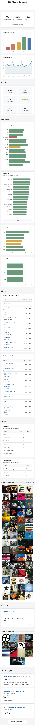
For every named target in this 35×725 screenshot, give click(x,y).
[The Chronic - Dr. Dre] (29, 596)
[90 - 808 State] (14, 638)
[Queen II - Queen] (21, 565)
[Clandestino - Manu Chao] (14, 588)
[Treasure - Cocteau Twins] (29, 638)
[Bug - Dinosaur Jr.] (21, 638)
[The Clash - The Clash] (14, 496)
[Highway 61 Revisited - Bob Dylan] (29, 557)
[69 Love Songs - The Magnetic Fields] (6, 638)
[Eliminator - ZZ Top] (14, 489)
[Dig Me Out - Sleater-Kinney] (6, 496)
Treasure (5, 379)
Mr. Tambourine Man (9, 323)
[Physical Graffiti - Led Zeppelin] (29, 496)
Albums (13, 8)
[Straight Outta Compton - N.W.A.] (14, 565)
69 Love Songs (7, 406)
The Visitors (6, 327)
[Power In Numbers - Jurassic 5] (6, 519)
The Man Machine (8, 363)
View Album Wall (30, 482)
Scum (5, 612)
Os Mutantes (7, 396)
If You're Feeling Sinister (10, 318)
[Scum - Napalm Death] (6, 645)
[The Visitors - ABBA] (21, 519)
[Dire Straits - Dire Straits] (21, 489)
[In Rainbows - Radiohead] (14, 596)
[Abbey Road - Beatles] (6, 527)
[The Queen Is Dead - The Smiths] (21, 527)
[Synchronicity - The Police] (29, 527)
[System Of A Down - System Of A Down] (14, 512)
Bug (4, 401)
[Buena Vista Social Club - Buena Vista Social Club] (21, 596)
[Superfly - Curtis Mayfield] (29, 550)
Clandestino (6, 337)
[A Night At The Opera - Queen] (21, 580)
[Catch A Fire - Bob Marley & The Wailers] (6, 550)
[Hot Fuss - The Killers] (29, 588)
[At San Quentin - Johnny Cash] (6, 580)
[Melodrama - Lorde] (21, 512)
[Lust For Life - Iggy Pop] (6, 535)
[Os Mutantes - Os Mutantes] (29, 653)
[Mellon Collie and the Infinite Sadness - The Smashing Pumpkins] (29, 504)
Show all (17, 220)
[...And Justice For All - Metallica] (6, 542)
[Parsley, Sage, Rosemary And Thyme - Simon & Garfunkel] (21, 535)
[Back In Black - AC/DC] (29, 542)
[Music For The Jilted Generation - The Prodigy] (14, 645)
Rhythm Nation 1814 (9, 391)
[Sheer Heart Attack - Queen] (6, 504)
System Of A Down (8, 347)
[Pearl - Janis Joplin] (14, 557)
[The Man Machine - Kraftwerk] (14, 653)
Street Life (6, 308)
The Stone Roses (8, 676)
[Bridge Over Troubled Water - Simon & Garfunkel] (14, 573)
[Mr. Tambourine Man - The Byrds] (29, 512)
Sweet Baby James (8, 368)
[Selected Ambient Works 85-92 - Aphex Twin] (21, 645)
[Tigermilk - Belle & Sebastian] (14, 535)
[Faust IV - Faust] (21, 653)
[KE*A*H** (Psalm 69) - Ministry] (29, 645)
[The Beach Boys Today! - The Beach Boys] (21, 550)
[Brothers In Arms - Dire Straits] (29, 535)
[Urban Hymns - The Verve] (14, 519)
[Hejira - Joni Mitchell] (6, 596)
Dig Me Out (6, 303)
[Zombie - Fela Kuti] (6, 565)
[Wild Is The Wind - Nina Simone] (21, 496)
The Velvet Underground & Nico (13, 691)
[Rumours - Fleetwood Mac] (29, 489)
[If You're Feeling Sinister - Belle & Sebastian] (21, 573)
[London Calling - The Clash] (29, 565)
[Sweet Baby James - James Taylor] (21, 661)
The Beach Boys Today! (9, 342)
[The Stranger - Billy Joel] (29, 580)
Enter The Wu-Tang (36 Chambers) (14, 707)
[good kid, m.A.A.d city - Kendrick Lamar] (6, 573)
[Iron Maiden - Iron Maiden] (6, 512)
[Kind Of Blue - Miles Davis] (21, 542)
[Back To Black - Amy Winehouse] (21, 588)
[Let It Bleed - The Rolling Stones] (14, 580)
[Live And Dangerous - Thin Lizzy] (29, 519)
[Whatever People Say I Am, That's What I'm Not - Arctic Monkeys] (21, 504)
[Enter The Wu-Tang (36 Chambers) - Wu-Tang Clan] (6, 489)
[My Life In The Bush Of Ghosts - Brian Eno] (6, 653)
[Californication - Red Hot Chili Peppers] (21, 557)
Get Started (21, 8)
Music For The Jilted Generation (8, 385)
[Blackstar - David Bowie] (6, 588)
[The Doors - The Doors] (29, 573)
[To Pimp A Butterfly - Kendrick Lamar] (14, 542)
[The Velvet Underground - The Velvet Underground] (14, 504)
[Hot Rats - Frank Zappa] (6, 557)
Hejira (5, 313)
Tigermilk (6, 332)
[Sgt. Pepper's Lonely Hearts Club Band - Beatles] (14, 550)
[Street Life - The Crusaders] (14, 527)
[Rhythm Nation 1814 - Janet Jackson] (14, 661)
